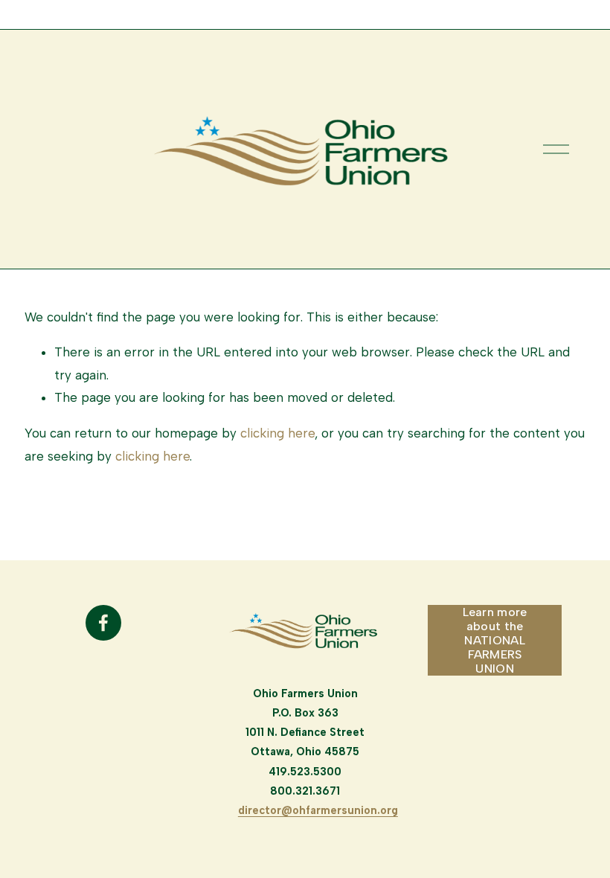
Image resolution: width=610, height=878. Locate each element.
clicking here (277, 433)
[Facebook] (103, 623)
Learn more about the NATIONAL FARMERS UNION (495, 640)
